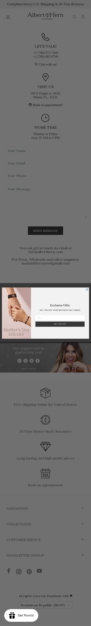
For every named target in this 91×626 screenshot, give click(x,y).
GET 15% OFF (60, 324)
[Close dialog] (87, 289)
